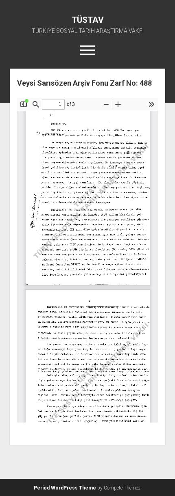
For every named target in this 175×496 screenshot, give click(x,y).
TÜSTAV (88, 20)
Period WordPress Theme (65, 488)
